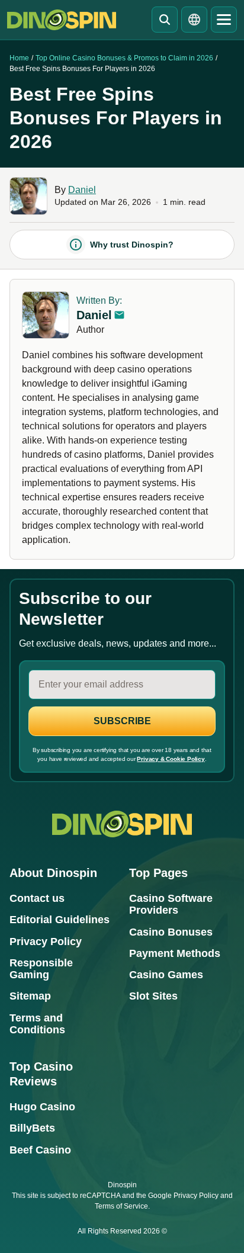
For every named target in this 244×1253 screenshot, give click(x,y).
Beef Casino (40, 1150)
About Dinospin (53, 872)
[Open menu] (224, 20)
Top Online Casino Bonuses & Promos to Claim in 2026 (124, 58)
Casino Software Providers (171, 904)
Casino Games (166, 975)
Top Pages (158, 872)
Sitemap (30, 996)
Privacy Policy (45, 941)
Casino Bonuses (171, 932)
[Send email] (119, 315)
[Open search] (165, 20)
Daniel (82, 190)
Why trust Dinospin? (132, 244)
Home (19, 58)
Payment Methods (174, 953)
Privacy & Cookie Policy (170, 759)
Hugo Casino (42, 1107)
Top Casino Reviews (41, 1074)
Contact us (37, 898)
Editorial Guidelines (59, 920)
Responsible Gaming (41, 969)
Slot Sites (153, 996)
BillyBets (32, 1128)
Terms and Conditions (37, 1024)
